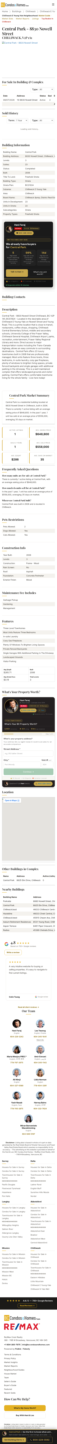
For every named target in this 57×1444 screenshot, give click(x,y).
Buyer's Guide (10, 1385)
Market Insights (11, 1362)
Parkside (7, 901)
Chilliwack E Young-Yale (41, 1285)
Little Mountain (37, 1281)
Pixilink (18, 1349)
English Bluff (36, 1188)
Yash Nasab (16, 1102)
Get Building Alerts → (14, 1440)
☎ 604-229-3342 (24, 233)
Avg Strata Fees (9, 677)
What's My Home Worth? (25, 1408)
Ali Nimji (17, 1079)
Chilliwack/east (10, 909)
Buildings (16, 11)
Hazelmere (6, 1192)
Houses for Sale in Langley (13, 1208)
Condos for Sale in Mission (13, 1258)
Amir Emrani (40, 1056)
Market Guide (44, 15)
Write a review (13, 952)
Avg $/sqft (7, 670)
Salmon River (7, 1229)
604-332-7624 (40, 1108)
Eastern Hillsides (38, 1277)
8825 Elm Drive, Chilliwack (29, 880)
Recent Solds (9, 1393)
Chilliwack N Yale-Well (40, 1289)
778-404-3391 (40, 1085)
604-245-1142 (40, 1062)
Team (6, 1377)
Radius (6, 930)
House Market (10, 1374)
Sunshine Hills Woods (40, 1192)
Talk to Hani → (17, 272)
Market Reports (22, 19)
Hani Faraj (16, 1030)
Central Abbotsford (39, 1242)
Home (5, 11)
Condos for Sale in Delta (41, 1171)
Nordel (33, 1196)
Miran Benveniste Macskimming (28, 1126)
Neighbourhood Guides (14, 1370)
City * (6, 760)
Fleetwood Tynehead (11, 1188)
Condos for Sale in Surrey (13, 1171)
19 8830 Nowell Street (27, 100)
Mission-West (8, 1272)
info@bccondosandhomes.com (36, 1344)
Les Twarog (40, 1030)
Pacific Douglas (8, 1184)
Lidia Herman (40, 1079)
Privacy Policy (10, 1358)
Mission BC (7, 1275)
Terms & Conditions (12, 1354)
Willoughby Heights (10, 1225)
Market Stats (7, 19)
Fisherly (26, 1349)
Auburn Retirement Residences (17, 922)
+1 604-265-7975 (12, 1344)
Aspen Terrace (9, 926)
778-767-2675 (16, 1062)
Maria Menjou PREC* (17, 1056)
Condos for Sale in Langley (13, 1211)
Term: (11, 120)
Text (42, 710)
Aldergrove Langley (10, 1233)
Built (31, 670)
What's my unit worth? (40, 273)
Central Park (8, 880)
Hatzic (4, 1279)
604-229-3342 (29, 710)
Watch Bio (40, 1040)
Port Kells (6, 1196)
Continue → (28, 772)
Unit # (46, 760)
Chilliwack (31, 11)
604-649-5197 (28, 1134)
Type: (35, 89)
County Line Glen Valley (12, 1237)
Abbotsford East (38, 1231)
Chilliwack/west (10, 918)
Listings (35, 19)
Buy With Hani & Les (25, 1415)
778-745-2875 (16, 1108)
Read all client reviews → (28, 1007)
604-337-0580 (16, 1085)
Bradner (34, 1235)
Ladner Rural (36, 1184)
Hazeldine (7, 913)
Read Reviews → (27, 1305)
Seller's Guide (10, 1381)
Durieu (5, 1283)
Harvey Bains (40, 1102)
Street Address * (12, 749)
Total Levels (34, 677)
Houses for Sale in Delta (41, 1167)
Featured (8, 1389)
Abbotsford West (38, 1239)
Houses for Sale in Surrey (13, 1167)
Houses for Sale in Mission (13, 1254)
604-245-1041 (40, 1037)
